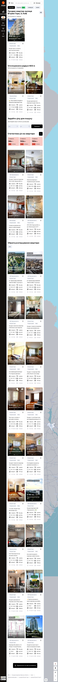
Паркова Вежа (13, 96)
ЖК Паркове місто (14, 174)
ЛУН (9, 675)
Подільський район (12, 677)
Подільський (13, 45)
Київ (19, 45)
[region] (51, 341)
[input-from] (13, 126)
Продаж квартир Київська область (20, 675)
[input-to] (25, 126)
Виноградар (12, 220)
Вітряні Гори (12, 43)
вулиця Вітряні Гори (24, 677)
